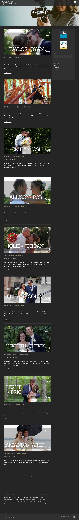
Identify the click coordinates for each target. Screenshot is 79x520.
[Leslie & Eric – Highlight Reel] (27, 402)
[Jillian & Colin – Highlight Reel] (27, 303)
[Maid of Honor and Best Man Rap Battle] (27, 105)
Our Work (42, 499)
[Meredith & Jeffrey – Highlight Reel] (27, 352)
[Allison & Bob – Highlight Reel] (27, 204)
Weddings (56, 74)
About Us (42, 497)
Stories (55, 71)
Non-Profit (56, 67)
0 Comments (14, 60)
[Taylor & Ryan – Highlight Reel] (27, 56)
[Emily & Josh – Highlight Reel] (27, 154)
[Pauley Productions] (9, 4)
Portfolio (56, 69)
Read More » (8, 72)
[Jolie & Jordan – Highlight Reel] (27, 253)
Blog (55, 65)
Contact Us (43, 503)
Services (42, 501)
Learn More (8, 506)
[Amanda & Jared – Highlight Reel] (27, 451)
